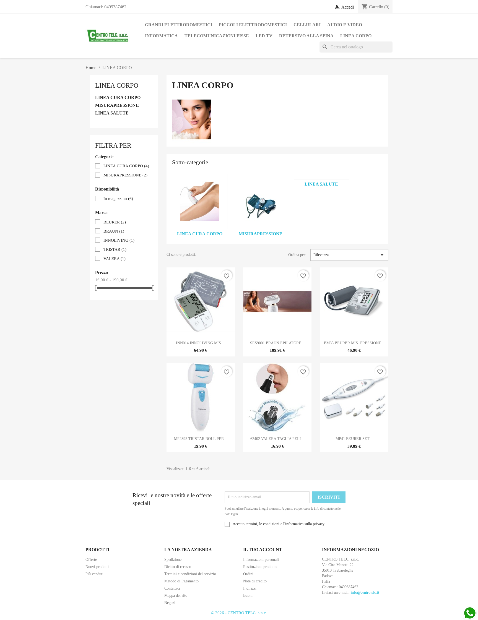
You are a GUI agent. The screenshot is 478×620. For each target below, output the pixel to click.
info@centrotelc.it (365, 592)
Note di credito (255, 581)
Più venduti (94, 574)
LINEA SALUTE (112, 113)
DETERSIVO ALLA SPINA (306, 35)
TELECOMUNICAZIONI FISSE (217, 35)
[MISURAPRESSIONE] (260, 201)
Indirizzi (249, 588)
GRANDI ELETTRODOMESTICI (178, 24)
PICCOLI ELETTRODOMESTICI (253, 24)
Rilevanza (349, 255)
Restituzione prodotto (260, 567)
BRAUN (113, 231)
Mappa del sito (175, 595)
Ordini (248, 574)
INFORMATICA (161, 35)
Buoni (248, 595)
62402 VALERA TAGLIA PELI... (277, 439)
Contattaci (172, 588)
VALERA (114, 258)
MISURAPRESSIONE (117, 105)
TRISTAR (114, 249)
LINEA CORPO (356, 35)
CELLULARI (307, 24)
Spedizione (172, 560)
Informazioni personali (261, 560)
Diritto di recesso (177, 567)
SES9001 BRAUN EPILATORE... (277, 343)
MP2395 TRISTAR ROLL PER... (200, 439)
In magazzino (118, 198)
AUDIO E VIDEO (344, 24)
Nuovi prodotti (97, 567)
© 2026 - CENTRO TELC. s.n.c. (239, 613)
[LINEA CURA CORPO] (199, 201)
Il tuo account (262, 549)
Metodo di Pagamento (181, 581)
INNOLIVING (118, 240)
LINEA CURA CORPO (118, 97)
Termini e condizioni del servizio (190, 574)
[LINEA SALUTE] (321, 176)
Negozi (169, 603)
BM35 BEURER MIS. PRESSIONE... (354, 343)
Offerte (91, 560)
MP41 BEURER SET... (354, 439)
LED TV (264, 35)
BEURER (114, 222)
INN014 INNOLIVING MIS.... (200, 343)
